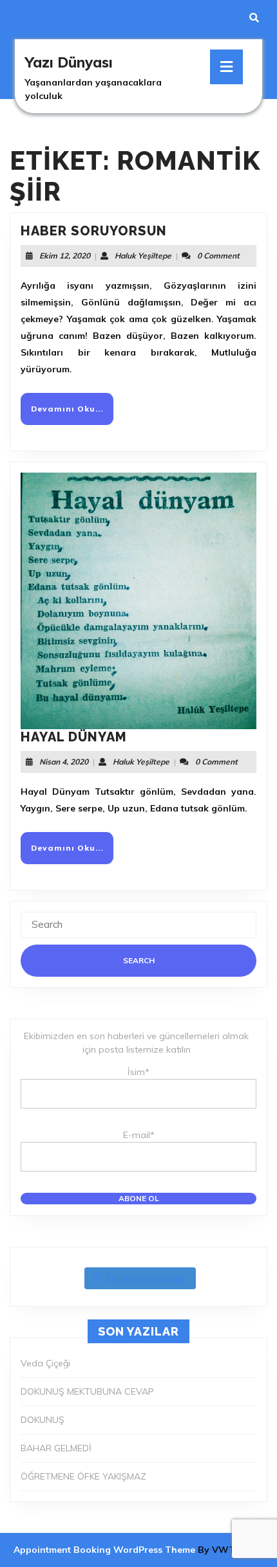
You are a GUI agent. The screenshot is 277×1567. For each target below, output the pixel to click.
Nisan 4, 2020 (63, 761)
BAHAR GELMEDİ (56, 1448)
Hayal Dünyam (74, 737)
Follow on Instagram (147, 1278)
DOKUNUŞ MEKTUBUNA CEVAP (87, 1391)
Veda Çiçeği (45, 1363)
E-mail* (139, 1135)
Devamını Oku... (72, 413)
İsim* (138, 1072)
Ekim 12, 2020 (64, 255)
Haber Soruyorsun (94, 231)
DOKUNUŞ (42, 1420)
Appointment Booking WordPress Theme (106, 1549)
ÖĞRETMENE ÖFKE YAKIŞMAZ (83, 1476)
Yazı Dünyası (69, 62)
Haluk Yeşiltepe (143, 255)
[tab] (226, 67)
